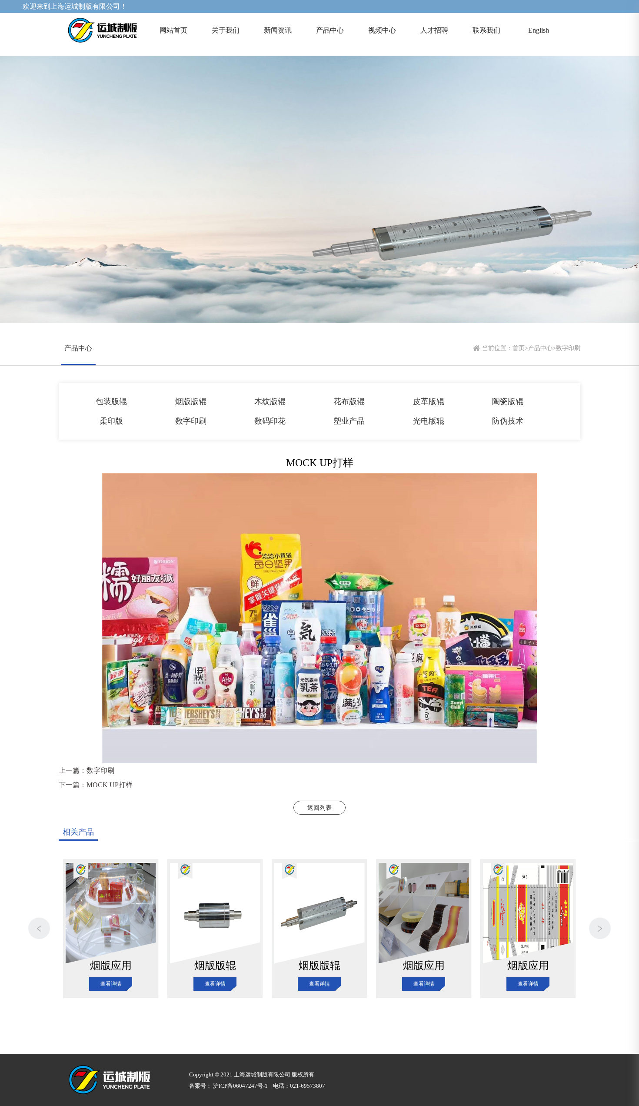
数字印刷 (568, 348)
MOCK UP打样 (110, 785)
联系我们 (486, 30)
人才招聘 (434, 30)
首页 (519, 348)
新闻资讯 (278, 30)
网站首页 (173, 30)
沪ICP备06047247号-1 (240, 1086)
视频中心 (382, 30)
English (538, 30)
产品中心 (330, 30)
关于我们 (226, 30)
